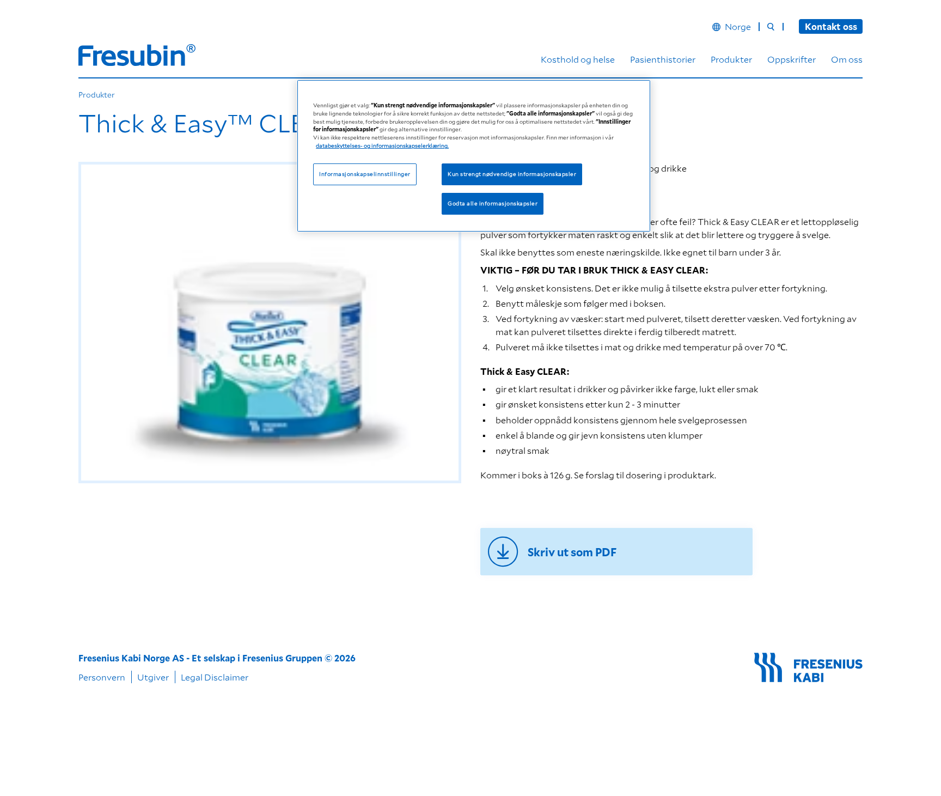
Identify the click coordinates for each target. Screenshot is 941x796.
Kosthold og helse (578, 59)
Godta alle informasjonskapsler (492, 204)
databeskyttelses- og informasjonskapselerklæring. (382, 146)
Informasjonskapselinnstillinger (364, 174)
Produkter (731, 59)
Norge (738, 26)
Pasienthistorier (662, 59)
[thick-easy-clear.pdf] (616, 551)
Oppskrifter (791, 59)
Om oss (847, 59)
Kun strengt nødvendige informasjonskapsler (512, 174)
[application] (269, 322)
